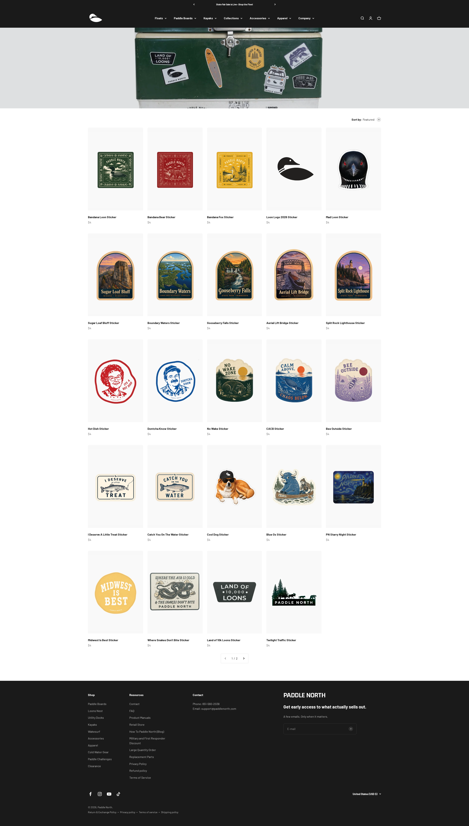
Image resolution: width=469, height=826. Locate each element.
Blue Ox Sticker (276, 534)
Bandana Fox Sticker (220, 217)
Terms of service (148, 812)
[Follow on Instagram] (99, 794)
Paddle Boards (183, 18)
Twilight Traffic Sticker (281, 640)
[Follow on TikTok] (118, 794)
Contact (134, 704)
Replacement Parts (141, 757)
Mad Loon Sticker (337, 217)
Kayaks (208, 18)
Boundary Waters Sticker (163, 323)
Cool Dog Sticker (218, 534)
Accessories (258, 18)
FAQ (131, 711)
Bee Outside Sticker (339, 428)
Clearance (94, 766)
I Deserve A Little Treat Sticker (107, 534)
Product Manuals (140, 717)
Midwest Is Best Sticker (103, 640)
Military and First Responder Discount (147, 741)
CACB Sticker (275, 428)
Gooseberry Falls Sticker (223, 323)
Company (304, 18)
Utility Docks (96, 717)
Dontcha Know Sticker (162, 428)
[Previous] (194, 4)
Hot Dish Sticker (98, 428)
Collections (231, 18)
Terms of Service (140, 777)
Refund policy (138, 770)
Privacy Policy (138, 763)
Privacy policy (127, 812)
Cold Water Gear (98, 752)
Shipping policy (169, 812)
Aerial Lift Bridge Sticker (282, 323)
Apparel (282, 18)
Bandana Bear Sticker (161, 217)
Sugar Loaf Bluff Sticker (103, 323)
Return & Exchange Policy (102, 812)
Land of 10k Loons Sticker (223, 640)
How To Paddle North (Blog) (146, 731)
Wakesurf (94, 731)
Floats (159, 18)
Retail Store (137, 724)
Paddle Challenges (100, 759)
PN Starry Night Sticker (341, 534)
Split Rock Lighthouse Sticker (345, 323)
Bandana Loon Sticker (102, 217)
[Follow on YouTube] (109, 794)
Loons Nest (95, 711)
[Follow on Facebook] (90, 794)
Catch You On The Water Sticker (168, 534)
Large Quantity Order (142, 750)
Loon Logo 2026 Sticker (281, 217)
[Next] (275, 4)
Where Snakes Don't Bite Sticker (168, 640)
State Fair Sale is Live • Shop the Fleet (234, 4)
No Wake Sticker (217, 428)
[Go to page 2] (243, 658)
